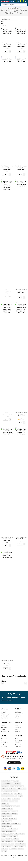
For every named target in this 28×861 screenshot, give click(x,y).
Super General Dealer (6, 816)
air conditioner (5, 786)
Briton (7, 48)
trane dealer (9, 846)
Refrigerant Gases (7, 44)
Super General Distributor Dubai (8, 818)
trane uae (21, 848)
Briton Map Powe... (21, 539)
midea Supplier (5, 796)
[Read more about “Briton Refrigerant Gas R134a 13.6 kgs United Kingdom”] (10, 51)
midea (24, 788)
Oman (3, 798)
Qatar (9, 798)
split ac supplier (13, 801)
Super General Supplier (7, 841)
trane (3, 846)
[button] (2, 683)
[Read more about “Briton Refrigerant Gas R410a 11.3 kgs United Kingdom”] (24, 174)
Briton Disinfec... (7, 291)
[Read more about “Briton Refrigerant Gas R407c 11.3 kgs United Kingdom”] (10, 174)
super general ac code (7, 808)
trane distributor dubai (20, 846)
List (2, 23)
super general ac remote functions (9, 811)
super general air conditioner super (9, 813)
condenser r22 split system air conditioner (11, 788)
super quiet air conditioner (7, 843)
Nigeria (20, 796)
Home (8, 8)
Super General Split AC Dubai (8, 831)
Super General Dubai (6, 821)
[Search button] (26, 5)
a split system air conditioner (17, 786)
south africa (4, 801)
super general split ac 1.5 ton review (9, 828)
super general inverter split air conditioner (10, 823)
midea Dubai (17, 793)
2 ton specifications (6, 783)
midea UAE (14, 796)
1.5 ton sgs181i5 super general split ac (10, 780)
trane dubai (4, 848)
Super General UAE (19, 841)
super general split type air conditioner (10, 838)
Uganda (4, 851)
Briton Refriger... (7, 46)
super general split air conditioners (9, 836)
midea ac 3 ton (5, 791)
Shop (13, 8)
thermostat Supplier (20, 843)
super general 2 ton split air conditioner (10, 806)
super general (5, 803)
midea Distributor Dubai (7, 793)
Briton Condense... (7, 414)
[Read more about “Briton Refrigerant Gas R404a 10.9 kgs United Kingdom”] (24, 51)
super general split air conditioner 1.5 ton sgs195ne (12, 833)
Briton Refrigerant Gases (7, 43)
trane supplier (13, 848)
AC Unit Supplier (16, 783)
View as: (3, 21)
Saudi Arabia (15, 798)
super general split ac (6, 826)
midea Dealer (14, 791)
